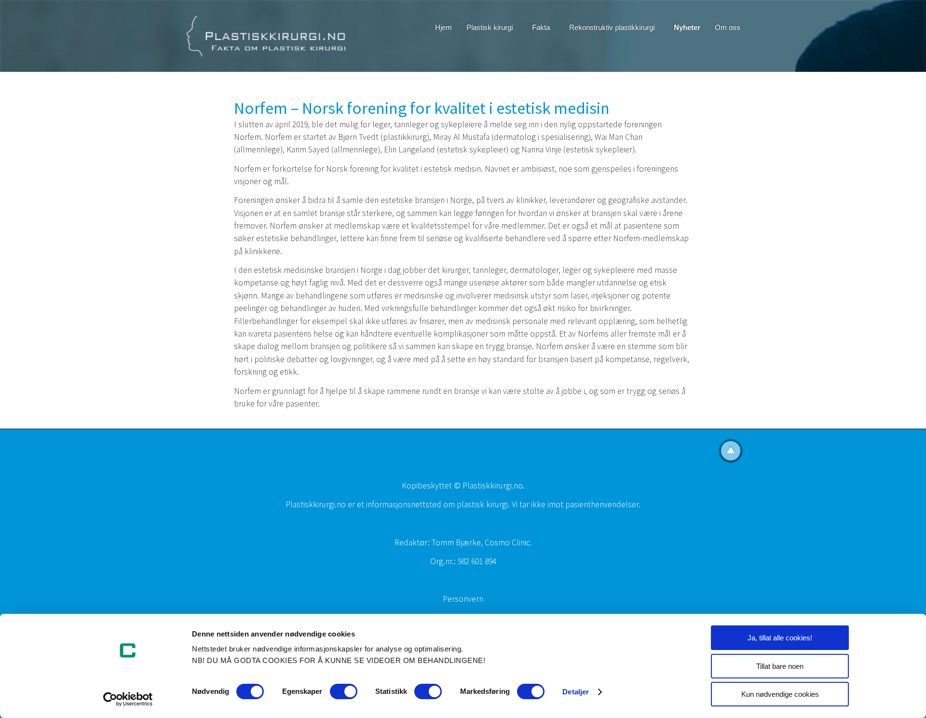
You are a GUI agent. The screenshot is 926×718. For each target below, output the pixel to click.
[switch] (343, 691)
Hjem (443, 27)
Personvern (463, 599)
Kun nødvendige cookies (780, 694)
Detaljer (575, 692)
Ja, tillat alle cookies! (780, 638)
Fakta (541, 27)
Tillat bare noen (779, 666)
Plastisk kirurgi (489, 27)
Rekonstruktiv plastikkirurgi (611, 27)
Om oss (727, 27)
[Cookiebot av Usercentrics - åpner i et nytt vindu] (128, 699)
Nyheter (687, 27)
